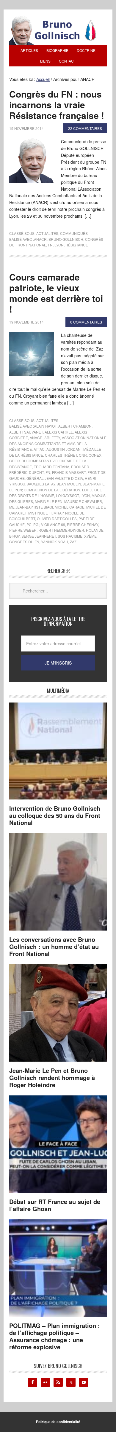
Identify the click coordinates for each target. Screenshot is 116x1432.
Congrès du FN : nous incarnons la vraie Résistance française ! (56, 104)
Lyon (59, 244)
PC (29, 524)
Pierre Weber (23, 530)
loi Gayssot (67, 495)
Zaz (73, 541)
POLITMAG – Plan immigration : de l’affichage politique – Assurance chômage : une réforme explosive (54, 1336)
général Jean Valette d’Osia (54, 478)
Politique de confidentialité (58, 1421)
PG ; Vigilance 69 (49, 524)
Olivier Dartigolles (57, 518)
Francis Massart (69, 472)
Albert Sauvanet (26, 431)
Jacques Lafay (41, 483)
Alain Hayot (45, 426)
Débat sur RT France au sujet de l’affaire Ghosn (54, 1205)
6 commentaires (86, 321)
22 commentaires (85, 128)
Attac (39, 449)
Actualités (47, 233)
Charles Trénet (61, 455)
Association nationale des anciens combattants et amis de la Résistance (57, 443)
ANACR (40, 239)
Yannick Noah (54, 541)
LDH (86, 489)
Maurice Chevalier (83, 501)
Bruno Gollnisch (65, 239)
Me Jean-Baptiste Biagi (31, 506)
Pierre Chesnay (82, 524)
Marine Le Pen (48, 501)
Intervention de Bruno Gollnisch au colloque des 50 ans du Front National (54, 815)
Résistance (76, 244)
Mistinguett (40, 512)
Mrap (58, 512)
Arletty (52, 437)
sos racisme (70, 536)
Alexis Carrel (59, 431)
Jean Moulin (69, 483)
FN (50, 244)
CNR (83, 455)
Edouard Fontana (51, 466)
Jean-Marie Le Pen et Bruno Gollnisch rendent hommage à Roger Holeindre (52, 1077)
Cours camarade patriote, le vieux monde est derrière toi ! (56, 292)
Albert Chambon (75, 426)
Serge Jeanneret (38, 536)
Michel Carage (69, 506)
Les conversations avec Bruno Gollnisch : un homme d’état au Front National (54, 946)
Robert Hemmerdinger (61, 530)
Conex (95, 455)
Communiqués (74, 233)
